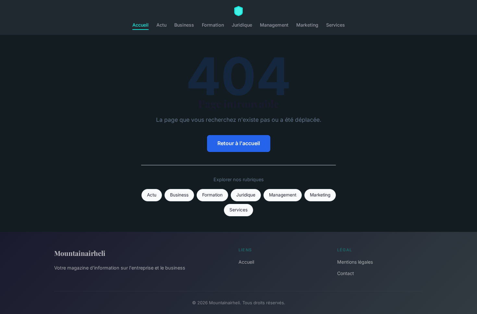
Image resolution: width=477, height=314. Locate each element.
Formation (213, 25)
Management (274, 25)
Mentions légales (355, 262)
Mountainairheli (79, 252)
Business (184, 25)
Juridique (242, 25)
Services (335, 25)
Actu (161, 25)
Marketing (307, 25)
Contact (345, 273)
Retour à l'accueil (238, 143)
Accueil (140, 25)
